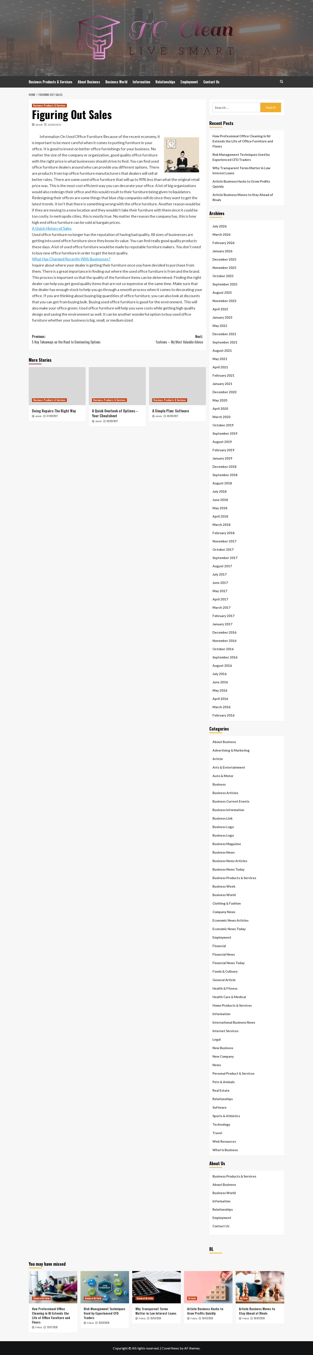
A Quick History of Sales (52, 228)
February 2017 (223, 616)
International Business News (233, 1022)
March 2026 (221, 234)
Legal (216, 1039)
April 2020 (220, 408)
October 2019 (223, 425)
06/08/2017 (112, 421)
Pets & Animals (223, 1082)
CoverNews (170, 1348)
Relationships (165, 81)
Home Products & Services (232, 1005)
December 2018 (224, 466)
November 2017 (224, 541)
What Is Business (225, 1150)
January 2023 (222, 317)
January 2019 (222, 458)
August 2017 (222, 566)
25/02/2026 (155, 1318)
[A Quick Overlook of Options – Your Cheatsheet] (117, 386)
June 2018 (220, 500)
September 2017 (224, 558)
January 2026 (222, 251)
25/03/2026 (104, 1322)
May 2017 (219, 591)
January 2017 (222, 624)
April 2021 (220, 367)
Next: (179, 339)
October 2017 (223, 549)
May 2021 (219, 359)
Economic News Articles (230, 920)
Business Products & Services (50, 81)
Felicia (38, 1327)
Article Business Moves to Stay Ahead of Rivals (242, 197)
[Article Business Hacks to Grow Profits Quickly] (208, 1287)
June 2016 (220, 682)
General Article (224, 980)
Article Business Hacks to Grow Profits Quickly (241, 183)
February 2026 (223, 243)
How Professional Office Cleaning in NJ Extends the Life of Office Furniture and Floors (242, 141)
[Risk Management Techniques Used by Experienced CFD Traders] (104, 1287)
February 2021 (223, 375)
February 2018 (223, 533)
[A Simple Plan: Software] (177, 386)
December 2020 (224, 392)
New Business (222, 1048)
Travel (217, 1133)
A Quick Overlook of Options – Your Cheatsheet (115, 413)
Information (141, 81)
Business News (223, 852)
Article (217, 759)
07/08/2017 (52, 416)
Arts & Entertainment (228, 767)
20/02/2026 (207, 1318)
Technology (221, 1124)
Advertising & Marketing (231, 750)
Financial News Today (228, 963)
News (216, 1065)
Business (219, 784)
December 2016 (224, 632)
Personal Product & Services (233, 1073)
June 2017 (220, 583)
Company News (223, 912)
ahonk (39, 124)
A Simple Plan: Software (170, 410)
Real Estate (221, 1090)
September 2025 (224, 284)
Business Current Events (230, 801)
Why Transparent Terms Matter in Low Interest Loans (241, 170)
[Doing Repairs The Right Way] (57, 386)
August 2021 (222, 350)
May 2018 (219, 508)
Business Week (223, 886)
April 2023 (220, 309)
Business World (116, 81)
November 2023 (224, 301)
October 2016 (223, 649)
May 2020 (219, 400)
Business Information (228, 810)
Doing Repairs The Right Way (54, 410)
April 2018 (220, 516)
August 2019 (222, 442)
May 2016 (219, 690)
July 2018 (219, 491)
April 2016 (220, 699)
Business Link (222, 818)
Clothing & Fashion (226, 903)
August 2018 (222, 483)
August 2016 (222, 665)
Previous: (66, 339)
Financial (219, 946)
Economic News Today (229, 929)
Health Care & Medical (229, 997)
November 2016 (224, 641)
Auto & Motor (222, 776)
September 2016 (224, 657)
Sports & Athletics (226, 1116)
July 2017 (219, 574)
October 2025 (223, 276)
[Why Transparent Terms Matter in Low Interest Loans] (156, 1287)
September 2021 (224, 342)
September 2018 (224, 475)
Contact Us (211, 81)
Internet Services (225, 1031)
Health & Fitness (224, 988)
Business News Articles (229, 861)
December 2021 (224, 334)
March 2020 (221, 417)
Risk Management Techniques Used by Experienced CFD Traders (241, 157)
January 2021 (222, 384)
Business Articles (225, 793)
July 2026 (219, 226)
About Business (89, 81)
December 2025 (224, 259)
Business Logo (223, 827)
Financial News (223, 954)
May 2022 (219, 326)
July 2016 (219, 674)
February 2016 (223, 715)
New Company (223, 1056)
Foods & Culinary (225, 971)
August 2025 (222, 292)
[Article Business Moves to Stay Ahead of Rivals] (260, 1287)
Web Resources (224, 1141)
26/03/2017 (54, 124)
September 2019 (224, 433)
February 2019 (223, 450)
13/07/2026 (52, 1327)
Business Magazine (226, 844)
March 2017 (221, 607)
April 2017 (220, 599)
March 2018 (221, 524)
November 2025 (224, 268)
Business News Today (228, 869)
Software (219, 1107)
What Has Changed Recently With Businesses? (71, 259)
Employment (189, 81)
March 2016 (221, 707)
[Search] (281, 81)
